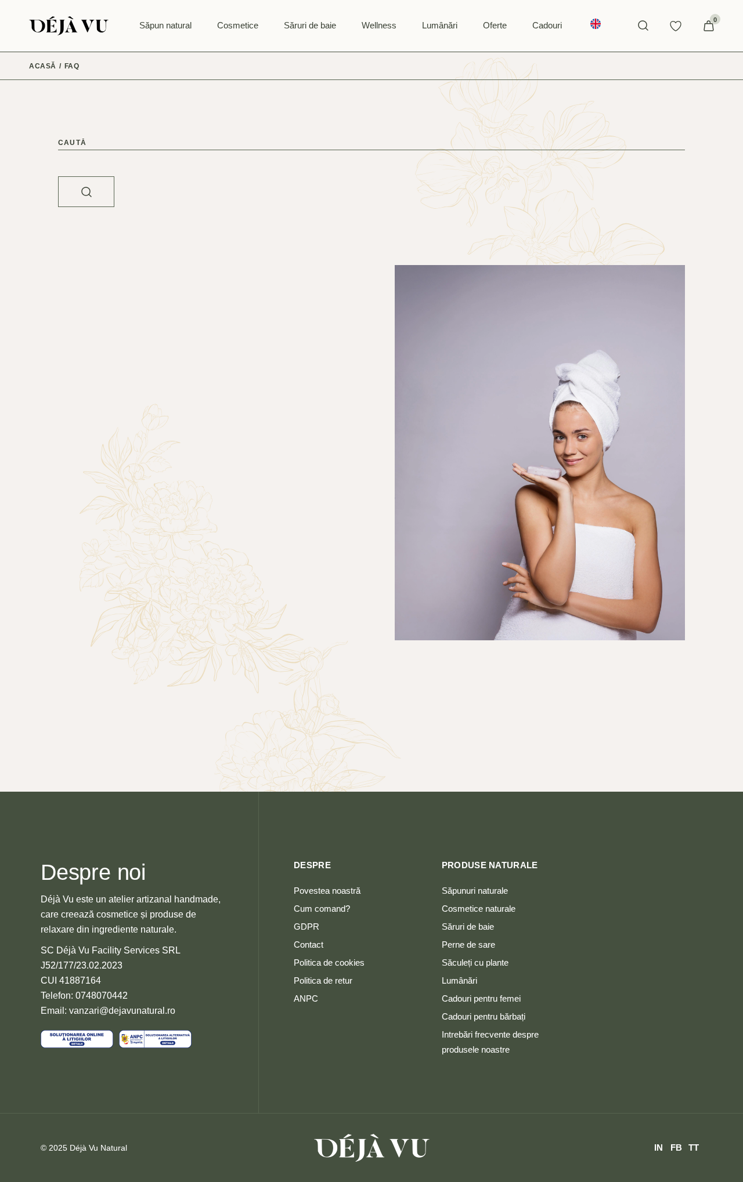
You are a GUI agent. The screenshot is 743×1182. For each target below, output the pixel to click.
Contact (308, 944)
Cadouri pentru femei (481, 998)
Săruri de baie (468, 926)
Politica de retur (323, 980)
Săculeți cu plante (475, 962)
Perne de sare (468, 944)
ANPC (306, 998)
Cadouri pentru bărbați (483, 1016)
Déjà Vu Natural (98, 1147)
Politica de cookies (329, 962)
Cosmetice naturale (478, 908)
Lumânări (459, 980)
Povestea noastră (327, 890)
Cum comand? (322, 908)
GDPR (306, 926)
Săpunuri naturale (475, 890)
